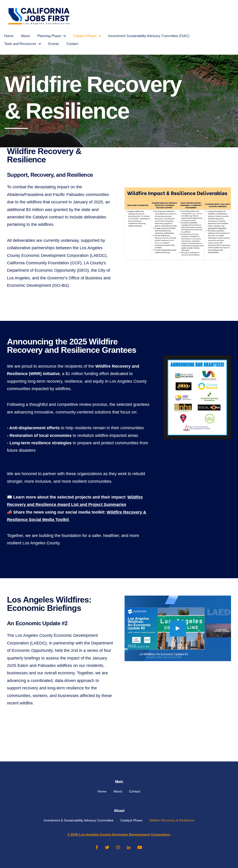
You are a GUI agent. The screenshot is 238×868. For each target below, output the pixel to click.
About (25, 36)
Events (53, 44)
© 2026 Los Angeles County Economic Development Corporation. (119, 834)
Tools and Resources (20, 44)
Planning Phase (49, 36)
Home (8, 36)
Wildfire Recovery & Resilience (171, 820)
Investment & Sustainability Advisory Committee (78, 820)
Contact (72, 44)
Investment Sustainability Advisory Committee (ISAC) (148, 36)
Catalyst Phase (84, 36)
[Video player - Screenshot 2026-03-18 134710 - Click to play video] (178, 628)
